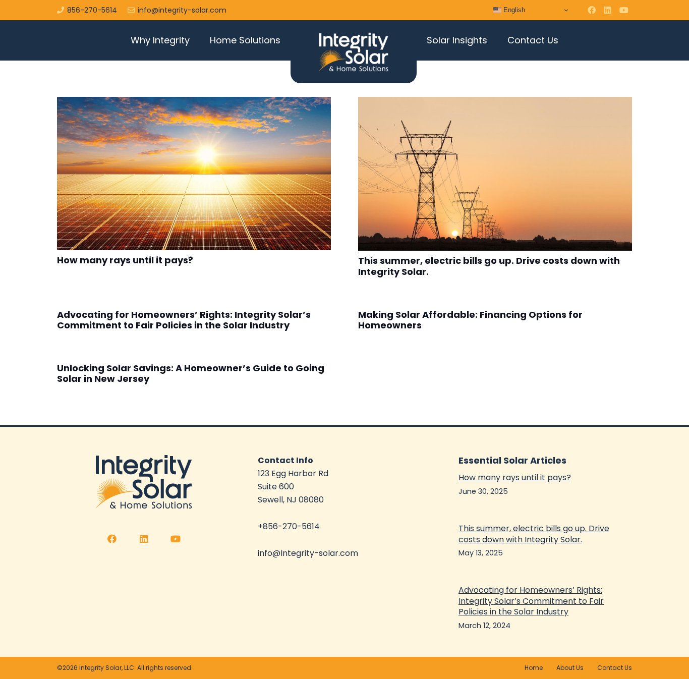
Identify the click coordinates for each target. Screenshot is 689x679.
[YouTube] (624, 10)
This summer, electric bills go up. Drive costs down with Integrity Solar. (489, 266)
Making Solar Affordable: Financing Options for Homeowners (470, 320)
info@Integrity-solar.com (308, 553)
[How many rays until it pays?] (194, 173)
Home (534, 667)
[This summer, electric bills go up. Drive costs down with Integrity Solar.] (495, 174)
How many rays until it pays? (125, 260)
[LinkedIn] (608, 10)
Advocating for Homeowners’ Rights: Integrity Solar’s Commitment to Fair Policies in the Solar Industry (184, 320)
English (513, 10)
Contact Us (614, 667)
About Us (570, 667)
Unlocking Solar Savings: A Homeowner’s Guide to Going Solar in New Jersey (190, 373)
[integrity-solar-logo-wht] (353, 52)
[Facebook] (592, 10)
